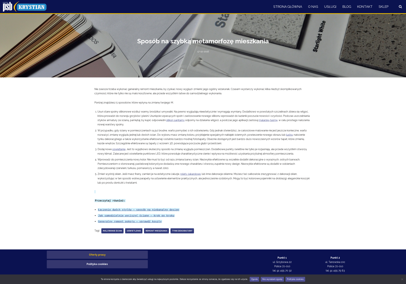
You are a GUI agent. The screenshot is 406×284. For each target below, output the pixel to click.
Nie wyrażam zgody (272, 279)
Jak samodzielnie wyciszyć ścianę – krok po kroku (136, 215)
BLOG (346, 7)
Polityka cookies (97, 264)
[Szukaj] (400, 6)
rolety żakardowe (190, 173)
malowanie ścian (112, 231)
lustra (289, 134)
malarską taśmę (268, 120)
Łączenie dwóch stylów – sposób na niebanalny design (138, 209)
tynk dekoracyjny (182, 231)
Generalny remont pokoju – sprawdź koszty (130, 221)
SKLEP (384, 7)
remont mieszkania (156, 231)
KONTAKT (365, 7)
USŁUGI (330, 7)
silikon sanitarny (175, 120)
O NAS (313, 7)
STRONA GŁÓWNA (287, 7)
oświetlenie (118, 149)
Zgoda (254, 279)
